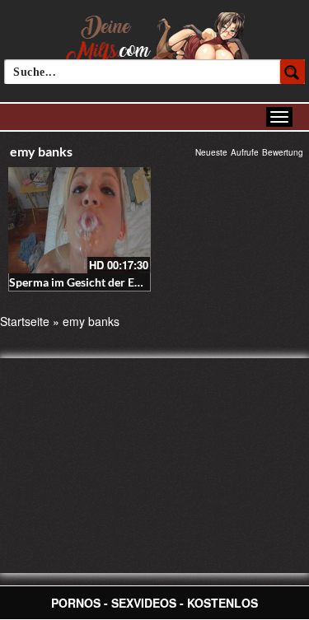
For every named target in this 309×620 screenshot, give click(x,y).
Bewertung (282, 152)
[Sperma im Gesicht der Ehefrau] (79, 220)
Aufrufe (245, 152)
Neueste (211, 152)
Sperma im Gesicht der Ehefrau (88, 282)
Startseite (24, 321)
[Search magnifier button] (292, 71)
